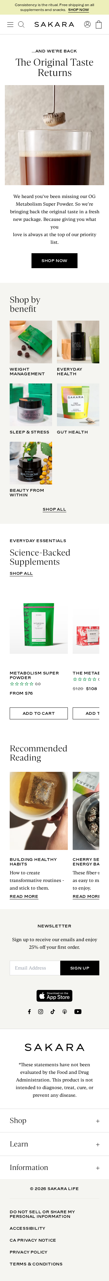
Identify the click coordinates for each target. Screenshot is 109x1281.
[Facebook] (29, 1011)
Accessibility (27, 1228)
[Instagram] (40, 1011)
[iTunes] (64, 1011)
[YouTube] (77, 1011)
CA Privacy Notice (33, 1240)
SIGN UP (79, 968)
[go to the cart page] (99, 24)
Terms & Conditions (36, 1263)
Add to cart (39, 713)
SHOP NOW (78, 10)
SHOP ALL (54, 509)
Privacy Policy (29, 1252)
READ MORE (24, 896)
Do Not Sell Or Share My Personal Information (42, 1214)
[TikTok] (53, 1011)
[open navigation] (10, 24)
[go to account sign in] (87, 24)
